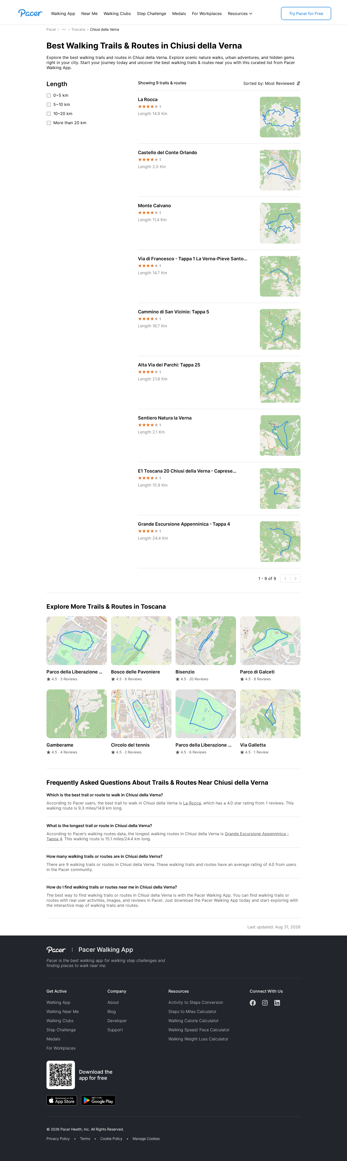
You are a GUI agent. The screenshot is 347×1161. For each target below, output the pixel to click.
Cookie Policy (111, 1139)
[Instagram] (265, 1003)
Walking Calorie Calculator (193, 1020)
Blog (111, 1011)
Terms (85, 1139)
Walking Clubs (117, 13)
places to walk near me (83, 965)
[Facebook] (253, 1003)
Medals (179, 13)
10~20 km (62, 113)
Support (115, 1029)
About (113, 1002)
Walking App (63, 13)
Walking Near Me (62, 1011)
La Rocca (192, 802)
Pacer (51, 29)
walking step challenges (134, 960)
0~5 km (60, 95)
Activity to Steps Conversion (195, 1002)
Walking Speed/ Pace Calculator (199, 1029)
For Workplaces (207, 13)
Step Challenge (151, 13)
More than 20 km (69, 122)
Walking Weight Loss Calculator (198, 1038)
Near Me (89, 13)
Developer (117, 1020)
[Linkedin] (277, 1003)
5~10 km (61, 104)
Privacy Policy (58, 1139)
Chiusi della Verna (104, 29)
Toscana (78, 29)
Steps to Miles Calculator (192, 1011)
